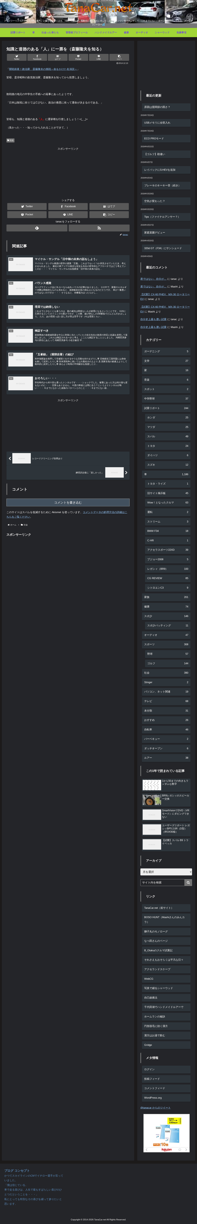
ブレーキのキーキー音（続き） (162, 185)
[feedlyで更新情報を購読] (36, 228)
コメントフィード (154, 1088)
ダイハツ (167, 455)
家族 (166, 597)
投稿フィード (152, 1078)
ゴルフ (167, 663)
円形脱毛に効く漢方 (156, 1026)
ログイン (149, 1069)
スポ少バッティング (167, 625)
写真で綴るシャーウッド (158, 988)
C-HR (167, 540)
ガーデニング (166, 351)
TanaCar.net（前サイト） (159, 907)
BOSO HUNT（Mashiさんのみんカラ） (164, 919)
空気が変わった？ (154, 201)
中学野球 (166, 398)
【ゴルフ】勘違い (154, 154)
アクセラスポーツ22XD (167, 549)
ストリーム (167, 521)
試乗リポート (166, 408)
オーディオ (166, 635)
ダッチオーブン (166, 748)
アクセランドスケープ (157, 969)
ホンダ (167, 417)
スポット (166, 389)
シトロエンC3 (167, 587)
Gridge (148, 1045)
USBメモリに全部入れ (157, 122)
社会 (12, 140)
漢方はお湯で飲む (154, 1035)
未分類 (166, 710)
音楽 (166, 379)
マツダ (167, 427)
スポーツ (166, 644)
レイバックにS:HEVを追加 (159, 169)
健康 (166, 606)
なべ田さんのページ (156, 940)
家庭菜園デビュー (154, 232)
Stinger (166, 682)
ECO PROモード (154, 138)
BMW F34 (167, 531)
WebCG (148, 978)
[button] (119, 57)
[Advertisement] (68, 172)
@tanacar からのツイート (155, 1107)
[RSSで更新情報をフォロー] (99, 228)
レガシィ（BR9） (167, 568)
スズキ (167, 464)
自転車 (166, 729)
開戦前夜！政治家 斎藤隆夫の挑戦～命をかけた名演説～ (43, 69)
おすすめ (166, 720)
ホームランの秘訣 (154, 1016)
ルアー (166, 757)
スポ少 (166, 616)
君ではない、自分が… (153, 278)
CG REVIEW (167, 578)
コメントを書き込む (68, 502)
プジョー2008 (167, 559)
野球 (167, 653)
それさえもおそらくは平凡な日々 (163, 959)
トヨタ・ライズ (167, 483)
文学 (166, 360)
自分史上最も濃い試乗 (153, 319)
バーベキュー (166, 738)
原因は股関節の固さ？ (157, 107)
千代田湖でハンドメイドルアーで (163, 1007)
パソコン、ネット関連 (166, 691)
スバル (167, 436)
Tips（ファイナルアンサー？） (162, 216)
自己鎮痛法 (150, 997)
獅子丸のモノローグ (156, 931)
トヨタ (167, 445)
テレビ (166, 701)
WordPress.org (153, 1097)
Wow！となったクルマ (167, 502)
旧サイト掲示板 (167, 493)
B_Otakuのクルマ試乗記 (158, 950)
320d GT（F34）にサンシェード (163, 248)
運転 (167, 512)
